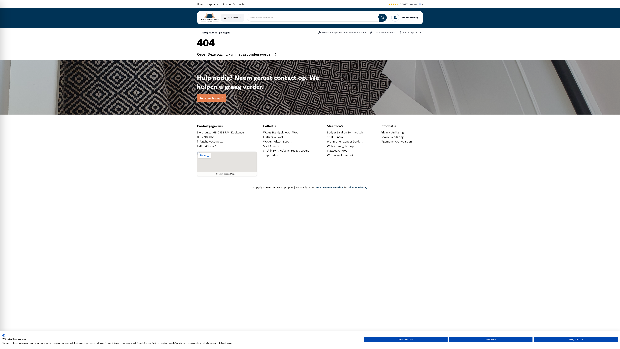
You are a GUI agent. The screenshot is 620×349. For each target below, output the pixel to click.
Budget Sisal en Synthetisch (345, 132)
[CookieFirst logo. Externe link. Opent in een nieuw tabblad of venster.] (3, 335)
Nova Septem (324, 187)
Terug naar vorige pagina (213, 32)
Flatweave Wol (273, 137)
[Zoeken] (383, 18)
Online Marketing (356, 187)
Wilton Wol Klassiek (340, 155)
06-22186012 (205, 137)
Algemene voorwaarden (396, 141)
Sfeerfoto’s (228, 4)
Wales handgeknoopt (341, 146)
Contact (242, 4)
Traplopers (233, 17)
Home (200, 4)
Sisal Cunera (271, 146)
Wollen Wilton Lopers (277, 141)
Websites (338, 187)
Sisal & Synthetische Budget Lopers (286, 150)
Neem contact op (210, 98)
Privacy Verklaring (392, 132)
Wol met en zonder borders (345, 141)
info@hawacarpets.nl (211, 141)
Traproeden (213, 4)
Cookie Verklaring (392, 137)
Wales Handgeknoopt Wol (280, 132)
